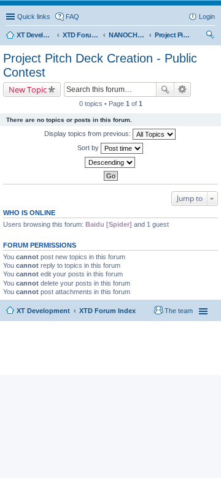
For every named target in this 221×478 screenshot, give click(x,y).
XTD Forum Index (107, 310)
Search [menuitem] (210, 36)
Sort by (89, 147)
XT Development (43, 310)
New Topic (28, 89)
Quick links (33, 16)
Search (165, 89)
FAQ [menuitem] (72, 16)
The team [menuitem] (179, 310)
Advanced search (182, 89)
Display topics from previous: (88, 133)
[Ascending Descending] (110, 162)
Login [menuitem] (207, 16)
